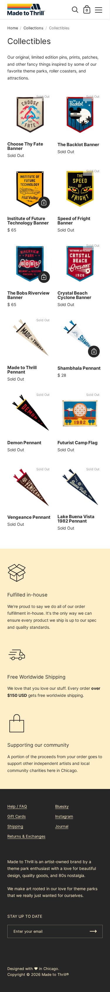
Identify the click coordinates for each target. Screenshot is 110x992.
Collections (33, 28)
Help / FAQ (17, 806)
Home (12, 28)
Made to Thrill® (55, 974)
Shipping (15, 826)
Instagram (64, 816)
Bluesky (62, 806)
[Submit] (93, 931)
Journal (61, 826)
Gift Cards (16, 816)
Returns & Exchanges (26, 836)
